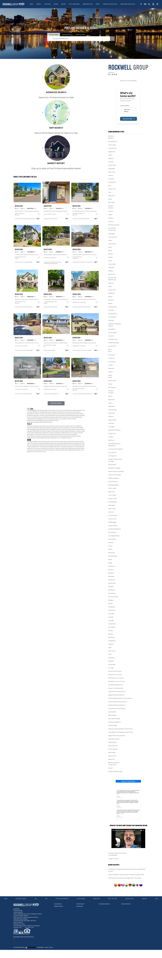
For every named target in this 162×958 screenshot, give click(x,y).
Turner (110, 546)
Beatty (110, 303)
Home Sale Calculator (110, 4)
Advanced (67, 34)
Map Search (56, 127)
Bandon (110, 603)
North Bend (111, 627)
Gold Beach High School (115, 685)
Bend (109, 349)
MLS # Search (80, 904)
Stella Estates (112, 742)
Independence (112, 556)
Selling (63, 4)
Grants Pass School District (116, 705)
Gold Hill (110, 162)
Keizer (110, 559)
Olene (110, 286)
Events (110, 768)
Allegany (110, 600)
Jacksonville (112, 145)
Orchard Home (112, 515)
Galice (110, 240)
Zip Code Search (126, 904)
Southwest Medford (114, 529)
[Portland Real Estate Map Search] (57, 112)
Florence (111, 570)
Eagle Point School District (116, 695)
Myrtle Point (112, 624)
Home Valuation (87, 4)
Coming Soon (112, 456)
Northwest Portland (114, 430)
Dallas (110, 563)
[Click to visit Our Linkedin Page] (114, 74)
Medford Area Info (113, 763)
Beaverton (111, 400)
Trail (109, 192)
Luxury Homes (81, 898)
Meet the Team (112, 898)
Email (112, 72)
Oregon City (112, 433)
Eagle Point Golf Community (116, 735)
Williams (110, 271)
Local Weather (112, 855)
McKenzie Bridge (113, 343)
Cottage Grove (113, 339)
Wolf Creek (111, 274)
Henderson (111, 566)
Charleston (111, 610)
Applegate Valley (113, 485)
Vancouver (111, 413)
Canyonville (111, 664)
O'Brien (110, 257)
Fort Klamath (112, 317)
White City (111, 196)
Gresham (111, 423)
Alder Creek (112, 509)
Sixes (110, 654)
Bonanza (111, 300)
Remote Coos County (115, 675)
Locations (47, 4)
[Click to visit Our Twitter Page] (113, 74)
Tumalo (110, 365)
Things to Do (112, 765)
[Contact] (14, 938)
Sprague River (112, 307)
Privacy (51, 947)
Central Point (112, 148)
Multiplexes (111, 446)
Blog (156, 898)
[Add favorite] (38, 214)
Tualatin (110, 437)
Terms (46, 947)
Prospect (111, 179)
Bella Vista (111, 492)
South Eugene (112, 332)
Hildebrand (111, 293)
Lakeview (111, 320)
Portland (110, 391)
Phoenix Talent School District (117, 702)
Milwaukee (111, 406)
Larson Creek (112, 498)
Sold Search (79, 906)
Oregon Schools (113, 859)
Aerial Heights (112, 502)
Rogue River (112, 182)
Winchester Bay (113, 597)
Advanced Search (56, 92)
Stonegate (111, 505)
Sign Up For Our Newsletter (128, 81)
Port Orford (111, 651)
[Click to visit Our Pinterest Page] (116, 74)
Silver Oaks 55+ (113, 746)
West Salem (112, 387)
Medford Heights (113, 478)
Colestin (110, 221)
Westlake (111, 576)
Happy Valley (112, 420)
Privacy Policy (30, 937)
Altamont (111, 283)
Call (109, 72)
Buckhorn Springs (113, 225)
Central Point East (113, 739)
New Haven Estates (114, 719)
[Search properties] (112, 38)
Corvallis (111, 668)
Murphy (110, 254)
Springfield (111, 329)
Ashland (110, 206)
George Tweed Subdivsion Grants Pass (120, 729)
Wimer (110, 199)
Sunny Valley (112, 264)
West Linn (111, 440)
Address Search (58, 906)
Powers (110, 630)
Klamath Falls (112, 278)
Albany (110, 384)
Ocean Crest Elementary (116, 688)
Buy (46, 898)
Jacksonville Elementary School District (120, 698)
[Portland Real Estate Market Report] (57, 147)
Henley (110, 297)
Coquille (110, 617)
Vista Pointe (112, 465)
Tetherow (111, 358)
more (118, 794)
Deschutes (111, 355)
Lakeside (111, 620)
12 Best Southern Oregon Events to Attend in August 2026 (126, 875)
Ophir (110, 647)
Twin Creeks (112, 495)
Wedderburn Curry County (116, 681)
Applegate (111, 169)
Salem (110, 375)
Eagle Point (111, 152)
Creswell (111, 336)
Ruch (109, 185)
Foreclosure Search (104, 904)
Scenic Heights (113, 749)
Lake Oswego (112, 410)
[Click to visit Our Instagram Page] (111, 74)
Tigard (110, 403)
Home (31, 4)
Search (38, 4)
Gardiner (111, 586)
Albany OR (111, 759)
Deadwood (111, 580)
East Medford (112, 141)
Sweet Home (112, 381)
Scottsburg (111, 593)
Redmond (111, 368)
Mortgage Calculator (128, 4)
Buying (56, 4)
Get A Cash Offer (74, 4)
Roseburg (111, 658)
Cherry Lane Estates (114, 475)
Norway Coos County (114, 671)
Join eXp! (144, 898)
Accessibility (40, 947)
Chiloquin (111, 310)
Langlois (110, 644)
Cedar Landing (112, 526)
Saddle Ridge (112, 522)
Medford (111, 136)
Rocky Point (112, 290)
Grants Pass (112, 165)
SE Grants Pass (113, 481)
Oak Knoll (111, 512)
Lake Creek (111, 172)
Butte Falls (111, 202)
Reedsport (111, 590)
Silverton (111, 542)
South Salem (112, 539)
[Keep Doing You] (128, 838)
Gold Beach (111, 641)
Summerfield (112, 712)
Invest (98, 4)
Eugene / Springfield (114, 324)
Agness (110, 634)
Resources (96, 898)
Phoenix (110, 175)
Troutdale (111, 427)
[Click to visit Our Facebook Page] (109, 74)
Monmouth (111, 553)
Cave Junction (112, 237)
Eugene (110, 326)
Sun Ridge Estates (114, 536)
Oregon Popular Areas (115, 459)
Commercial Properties (115, 449)
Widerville (111, 267)
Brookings (111, 637)
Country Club (112, 519)
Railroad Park (112, 532)
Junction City (112, 346)
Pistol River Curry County (116, 678)
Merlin (110, 250)
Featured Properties (62, 898)
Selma (110, 261)
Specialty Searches (114, 444)
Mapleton (111, 573)
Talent (110, 155)
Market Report (56, 163)
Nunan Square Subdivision (116, 471)
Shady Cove (112, 189)
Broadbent (111, 607)
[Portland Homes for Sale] (57, 76)
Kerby (110, 247)
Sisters (110, 372)
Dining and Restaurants (115, 771)
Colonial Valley (112, 725)
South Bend (111, 362)
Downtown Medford (114, 722)
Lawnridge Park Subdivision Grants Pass (120, 732)
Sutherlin (111, 661)
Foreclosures (112, 452)
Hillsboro (111, 416)
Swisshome (111, 583)
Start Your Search (56, 403)
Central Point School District (117, 691)
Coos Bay (111, 614)
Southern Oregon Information (117, 853)
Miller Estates (112, 715)
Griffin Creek (112, 488)
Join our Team (129, 898)
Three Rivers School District (117, 708)
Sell (80, 34)
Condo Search (58, 904)
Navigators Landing (114, 468)
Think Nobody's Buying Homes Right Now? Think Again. (124, 878)
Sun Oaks (111, 461)
